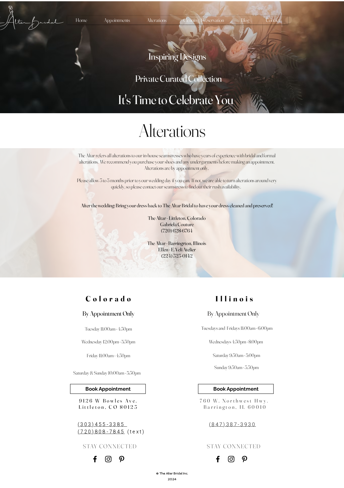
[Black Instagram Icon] (108, 459)
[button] (116, 20)
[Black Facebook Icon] (95, 459)
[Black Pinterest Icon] (121, 459)
